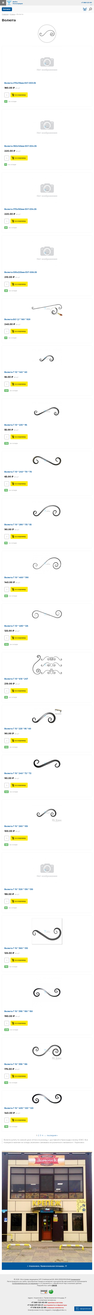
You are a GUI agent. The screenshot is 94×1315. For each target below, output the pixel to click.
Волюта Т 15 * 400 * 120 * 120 (18, 1108)
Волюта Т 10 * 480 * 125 (16, 626)
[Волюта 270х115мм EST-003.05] (47, 64)
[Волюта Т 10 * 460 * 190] (47, 563)
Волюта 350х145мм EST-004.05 (20, 146)
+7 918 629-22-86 (38, 1307)
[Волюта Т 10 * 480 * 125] (47, 614)
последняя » (52, 1135)
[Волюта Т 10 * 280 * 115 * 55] (47, 510)
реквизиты (75, 1279)
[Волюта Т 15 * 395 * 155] (47, 1050)
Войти (15, 2)
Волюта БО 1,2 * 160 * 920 (17, 319)
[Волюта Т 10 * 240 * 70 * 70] (47, 461)
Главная (5, 14)
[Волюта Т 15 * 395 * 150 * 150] (47, 992)
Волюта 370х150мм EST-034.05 (20, 209)
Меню (3, 3)
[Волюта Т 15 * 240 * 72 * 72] (47, 763)
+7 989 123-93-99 (39, 1302)
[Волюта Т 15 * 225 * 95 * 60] (47, 716)
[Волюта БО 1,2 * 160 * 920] (47, 308)
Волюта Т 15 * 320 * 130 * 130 (18, 889)
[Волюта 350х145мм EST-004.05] (47, 127)
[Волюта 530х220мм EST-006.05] (47, 253)
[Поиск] (90, 9)
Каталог (7, 9)
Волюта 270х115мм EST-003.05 (20, 83)
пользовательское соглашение (25, 1283)
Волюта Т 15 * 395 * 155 (15, 1064)
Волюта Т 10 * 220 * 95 (15, 425)
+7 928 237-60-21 (35, 1305)
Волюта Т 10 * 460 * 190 (16, 577)
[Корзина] (85, 9)
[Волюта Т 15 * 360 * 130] (47, 931)
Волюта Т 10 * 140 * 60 (15, 372)
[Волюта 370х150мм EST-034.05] (47, 190)
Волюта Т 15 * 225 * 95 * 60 (17, 729)
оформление (85, 1309)
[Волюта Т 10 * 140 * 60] (47, 358)
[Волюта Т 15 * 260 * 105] (47, 812)
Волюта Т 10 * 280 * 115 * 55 (18, 524)
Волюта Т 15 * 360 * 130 (16, 948)
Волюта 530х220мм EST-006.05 (20, 272)
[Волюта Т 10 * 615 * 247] (47, 665)
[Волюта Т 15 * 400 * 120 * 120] (47, 1098)
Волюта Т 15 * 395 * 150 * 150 (18, 1011)
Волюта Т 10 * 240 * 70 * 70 (18, 472)
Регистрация (18, 3)
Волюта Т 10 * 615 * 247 (16, 679)
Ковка (12, 14)
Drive (54, 1285)
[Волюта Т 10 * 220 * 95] (47, 411)
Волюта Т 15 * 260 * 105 (16, 826)
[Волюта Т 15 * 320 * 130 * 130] (47, 870)
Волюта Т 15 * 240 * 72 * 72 (17, 773)
